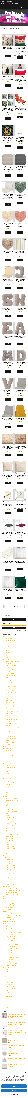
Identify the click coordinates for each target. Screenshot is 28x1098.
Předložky (7, 769)
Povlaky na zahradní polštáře (13, 1000)
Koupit (7, 56)
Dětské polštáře (10, 929)
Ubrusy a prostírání (9, 731)
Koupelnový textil (7, 763)
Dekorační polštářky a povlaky (12, 661)
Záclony (7, 1006)
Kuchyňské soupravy (11, 688)
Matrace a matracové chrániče (12, 800)
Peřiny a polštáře (9, 807)
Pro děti (5, 923)
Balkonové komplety (11, 736)
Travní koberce (9, 709)
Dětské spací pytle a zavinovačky (16, 954)
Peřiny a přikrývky (10, 809)
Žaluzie (6, 971)
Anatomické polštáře (13, 988)
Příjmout (14, 1086)
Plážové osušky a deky (11, 767)
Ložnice (5, 796)
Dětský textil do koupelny (12, 957)
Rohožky (7, 650)
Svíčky (7, 654)
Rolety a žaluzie (7, 967)
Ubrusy (6, 790)
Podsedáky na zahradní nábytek (14, 998)
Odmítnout (14, 1090)
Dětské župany (11, 961)
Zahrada (5, 994)
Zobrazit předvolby (14, 1094)
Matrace (8, 806)
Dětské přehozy (11, 952)
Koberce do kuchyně (11, 704)
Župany (6, 777)
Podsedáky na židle (11, 723)
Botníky (8, 644)
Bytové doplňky (7, 637)
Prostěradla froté (10, 844)
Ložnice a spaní (7, 856)
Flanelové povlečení (11, 819)
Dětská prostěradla (12, 948)
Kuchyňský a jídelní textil (11, 692)
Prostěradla (7, 842)
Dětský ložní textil (10, 946)
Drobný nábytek (8, 642)
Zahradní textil (8, 996)
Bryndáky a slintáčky (13, 938)
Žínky (6, 775)
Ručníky (9, 681)
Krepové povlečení (10, 821)
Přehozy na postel (9, 840)
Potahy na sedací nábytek (9, 921)
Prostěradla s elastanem (12, 852)
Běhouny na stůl (8, 781)
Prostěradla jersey (10, 846)
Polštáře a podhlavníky (11, 811)
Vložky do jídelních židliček (14, 944)
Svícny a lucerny (10, 656)
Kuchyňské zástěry (10, 690)
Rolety (6, 969)
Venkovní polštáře (10, 1002)
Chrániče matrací (9, 975)
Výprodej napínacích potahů (11, 894)
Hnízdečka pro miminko (13, 956)
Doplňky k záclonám (11, 738)
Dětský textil (8, 925)
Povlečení (7, 815)
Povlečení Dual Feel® (11, 823)
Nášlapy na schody (10, 708)
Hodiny (6, 648)
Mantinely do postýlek (11, 963)
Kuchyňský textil (7, 779)
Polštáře (5, 898)
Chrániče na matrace (11, 802)
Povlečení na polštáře (11, 981)
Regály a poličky (10, 646)
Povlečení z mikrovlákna (12, 834)
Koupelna (7, 677)
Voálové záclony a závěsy (12, 742)
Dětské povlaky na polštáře (14, 932)
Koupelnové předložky (10, 683)
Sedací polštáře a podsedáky (12, 727)
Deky (4, 746)
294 (14, 606)
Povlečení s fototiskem (11, 829)
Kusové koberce (9, 700)
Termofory (8, 909)
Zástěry (6, 794)
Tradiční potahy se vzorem (11, 892)
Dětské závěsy (9, 934)
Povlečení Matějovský (11, 825)
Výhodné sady (9, 838)
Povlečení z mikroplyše (11, 833)
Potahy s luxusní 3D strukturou (12, 890)
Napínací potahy (7, 886)
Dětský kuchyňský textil (12, 936)
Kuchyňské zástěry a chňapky (12, 684)
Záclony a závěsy (9, 735)
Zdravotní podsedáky (11, 729)
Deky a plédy (8, 663)
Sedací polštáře (10, 725)
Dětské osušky (11, 959)
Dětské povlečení (10, 817)
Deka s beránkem (10, 671)
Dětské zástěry (11, 942)
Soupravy (8, 813)
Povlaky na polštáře (9, 906)
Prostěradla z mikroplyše (12, 854)
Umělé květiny (8, 658)
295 (17, 606)
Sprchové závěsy (9, 773)
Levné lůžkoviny (6, 2)
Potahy (5, 911)
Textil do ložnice (7, 973)
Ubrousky (7, 788)
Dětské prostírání (12, 940)
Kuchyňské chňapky (11, 686)
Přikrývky (8, 990)
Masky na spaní (8, 977)
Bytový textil (6, 660)
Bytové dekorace (9, 638)
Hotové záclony (10, 740)
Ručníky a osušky (10, 679)
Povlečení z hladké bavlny (12, 831)
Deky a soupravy (9, 667)
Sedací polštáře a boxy (10, 721)
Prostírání (7, 786)
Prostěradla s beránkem (12, 850)
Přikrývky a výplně (9, 984)
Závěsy (8, 744)
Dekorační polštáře (9, 900)
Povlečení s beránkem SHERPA (13, 827)
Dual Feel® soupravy (11, 665)
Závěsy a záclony (7, 1004)
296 (20, 606)
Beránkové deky (10, 669)
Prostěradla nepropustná (12, 848)
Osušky (8, 715)
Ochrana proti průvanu (10, 902)
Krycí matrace (9, 804)
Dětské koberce (10, 702)
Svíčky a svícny (8, 652)
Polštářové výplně (10, 986)
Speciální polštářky (9, 907)
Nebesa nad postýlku (11, 965)
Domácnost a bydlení (8, 748)
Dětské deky (9, 927)
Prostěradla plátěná (11, 884)
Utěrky (7, 698)
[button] (26, 1072)
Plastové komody (12, 758)
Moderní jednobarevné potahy (12, 888)
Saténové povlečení (11, 836)
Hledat (14, 619)
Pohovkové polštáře (9, 904)
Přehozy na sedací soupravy (11, 711)
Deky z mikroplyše (10, 673)
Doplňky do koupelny (10, 640)
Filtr (14, 628)
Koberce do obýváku (11, 706)
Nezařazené (6, 896)
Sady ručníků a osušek (11, 719)
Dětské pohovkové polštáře (14, 931)
